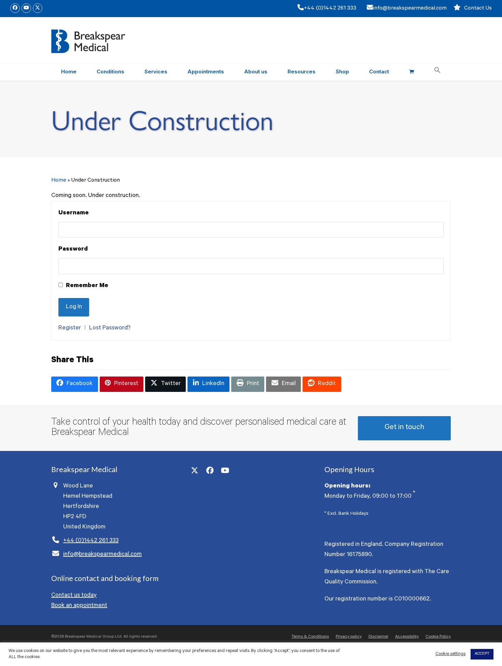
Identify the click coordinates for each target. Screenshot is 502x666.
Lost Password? (109, 328)
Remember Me (86, 286)
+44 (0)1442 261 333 (330, 8)
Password (73, 249)
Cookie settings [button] (450, 654)
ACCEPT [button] (482, 654)
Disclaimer (378, 637)
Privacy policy (349, 637)
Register (69, 328)
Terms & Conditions (310, 637)
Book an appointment (79, 606)
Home (58, 181)
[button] (411, 72)
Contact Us (478, 8)
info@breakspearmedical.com (410, 8)
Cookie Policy (438, 637)
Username (73, 213)
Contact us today (74, 595)
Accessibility (407, 637)
